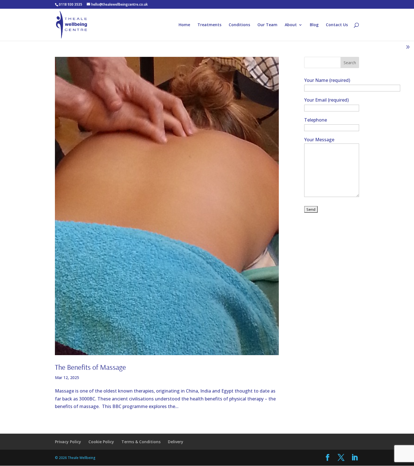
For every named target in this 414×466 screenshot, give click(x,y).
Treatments (209, 25)
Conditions (239, 25)
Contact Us (337, 25)
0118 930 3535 (70, 4)
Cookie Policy (101, 441)
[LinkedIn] (354, 457)
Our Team (267, 25)
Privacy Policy (68, 441)
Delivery (175, 441)
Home (184, 25)
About (291, 25)
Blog (314, 25)
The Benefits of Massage (90, 367)
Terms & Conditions (141, 441)
